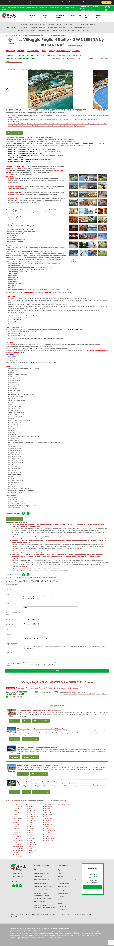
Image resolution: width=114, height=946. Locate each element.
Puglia (13, 35)
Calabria (32, 812)
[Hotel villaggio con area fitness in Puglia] (93, 219)
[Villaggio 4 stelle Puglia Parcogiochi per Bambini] (93, 253)
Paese (8, 608)
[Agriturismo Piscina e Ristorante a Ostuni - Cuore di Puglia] (11, 783)
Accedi (88, 914)
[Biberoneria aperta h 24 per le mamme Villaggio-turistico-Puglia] (102, 194)
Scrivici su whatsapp (15, 62)
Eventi (73, 15)
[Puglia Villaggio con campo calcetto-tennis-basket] (102, 253)
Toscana (32, 842)
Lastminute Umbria (60, 16)
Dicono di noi (88, 16)
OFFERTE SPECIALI (11, 27)
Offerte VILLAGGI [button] (43, 31)
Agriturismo (48, 806)
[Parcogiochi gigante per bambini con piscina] (83, 202)
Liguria (31, 826)
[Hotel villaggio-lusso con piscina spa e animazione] (73, 194)
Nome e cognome (11, 585)
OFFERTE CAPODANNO (17, 817)
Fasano (24, 35)
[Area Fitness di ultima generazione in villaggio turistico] (102, 228)
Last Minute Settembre (17, 809)
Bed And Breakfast (48, 811)
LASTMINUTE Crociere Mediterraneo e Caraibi (18, 839)
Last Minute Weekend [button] (88, 24)
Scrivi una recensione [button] (93, 887)
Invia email (21, 50)
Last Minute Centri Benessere (17, 826)
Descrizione (10, 50)
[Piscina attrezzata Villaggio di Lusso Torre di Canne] (83, 177)
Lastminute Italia (31, 16)
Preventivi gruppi (63, 886)
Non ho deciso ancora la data (13, 614)
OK (106, 2)
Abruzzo (31, 806)
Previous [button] (4, 91)
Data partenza (10, 624)
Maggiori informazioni (33, 3)
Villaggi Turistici (50, 838)
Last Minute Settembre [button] (37, 24)
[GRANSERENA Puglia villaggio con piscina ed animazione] (73, 177)
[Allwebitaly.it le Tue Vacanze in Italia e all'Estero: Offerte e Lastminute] (10, 15)
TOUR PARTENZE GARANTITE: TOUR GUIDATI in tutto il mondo (18, 853)
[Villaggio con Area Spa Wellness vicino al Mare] (83, 253)
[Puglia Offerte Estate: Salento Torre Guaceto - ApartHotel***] (11, 767)
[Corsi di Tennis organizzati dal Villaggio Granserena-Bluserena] (83, 236)
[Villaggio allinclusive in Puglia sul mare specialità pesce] (102, 202)
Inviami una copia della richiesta (13, 664)
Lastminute (76, 50)
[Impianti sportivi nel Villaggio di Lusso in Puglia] (102, 244)
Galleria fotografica (33, 50)
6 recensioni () (40, 720)
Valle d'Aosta (33, 850)
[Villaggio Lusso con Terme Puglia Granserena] (93, 177)
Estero (31, 818)
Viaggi (47, 836)
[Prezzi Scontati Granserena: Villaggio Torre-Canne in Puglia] (102, 177)
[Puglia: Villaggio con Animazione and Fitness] (73, 244)
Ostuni (11, 753)
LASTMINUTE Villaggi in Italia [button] (27, 31)
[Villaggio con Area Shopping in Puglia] (73, 219)
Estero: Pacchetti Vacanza (16, 832)
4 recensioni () (30, 757)
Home (8, 35)
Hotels (47, 822)
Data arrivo (9, 620)
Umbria (31, 848)
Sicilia (30, 840)
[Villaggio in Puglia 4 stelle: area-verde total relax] (83, 244)
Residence (48, 828)
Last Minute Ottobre (17, 813)
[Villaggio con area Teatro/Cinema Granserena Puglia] (73, 228)
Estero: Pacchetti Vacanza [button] (48, 27)
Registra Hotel (99, 16)
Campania (32, 814)
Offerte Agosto (18, 806)
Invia (57, 670)
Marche (31, 830)
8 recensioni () (63, 50)
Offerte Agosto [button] (23, 24)
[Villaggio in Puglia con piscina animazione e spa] (73, 185)
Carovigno (11, 771)
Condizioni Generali (78, 914)
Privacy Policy (66, 914)
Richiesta (9, 653)
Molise (31, 832)
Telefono (9, 589)
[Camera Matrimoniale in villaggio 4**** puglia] (102, 211)
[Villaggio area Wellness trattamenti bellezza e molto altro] (93, 211)
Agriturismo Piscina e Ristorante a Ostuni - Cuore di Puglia (38, 782)
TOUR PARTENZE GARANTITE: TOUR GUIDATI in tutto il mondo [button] (72, 31)
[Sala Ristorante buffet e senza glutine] (93, 194)
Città (7, 603)
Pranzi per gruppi (63, 883)
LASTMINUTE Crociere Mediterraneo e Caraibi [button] (74, 27)
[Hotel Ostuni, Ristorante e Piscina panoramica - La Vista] (11, 748)
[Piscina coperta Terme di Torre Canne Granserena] (83, 211)
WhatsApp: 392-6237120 (87, 10)
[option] (57, 91)
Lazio (30, 824)
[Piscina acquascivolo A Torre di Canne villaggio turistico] (102, 236)
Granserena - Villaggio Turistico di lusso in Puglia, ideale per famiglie (83, 59)
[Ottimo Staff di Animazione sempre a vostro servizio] (83, 228)
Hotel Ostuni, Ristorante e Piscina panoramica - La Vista (37, 747)
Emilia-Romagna (34, 816)
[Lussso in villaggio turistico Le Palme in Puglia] (83, 219)
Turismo (47, 834)
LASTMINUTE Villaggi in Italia (18, 845)
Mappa (51, 50)
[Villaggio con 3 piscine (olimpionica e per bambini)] (93, 228)
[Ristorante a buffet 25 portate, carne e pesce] (93, 202)
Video (80, 15)
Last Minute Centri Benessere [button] (27, 27)
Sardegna (32, 838)
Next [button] (109, 91)
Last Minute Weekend (17, 821)
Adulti (7, 629)
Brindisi (18, 35)
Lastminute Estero (45, 16)
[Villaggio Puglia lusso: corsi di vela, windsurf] (93, 236)
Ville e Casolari (49, 840)
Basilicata (32, 810)
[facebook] (23, 513)
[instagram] (28, 513)
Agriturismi (61, 870)
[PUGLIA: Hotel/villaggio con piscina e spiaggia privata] (83, 185)
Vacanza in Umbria (64, 804)
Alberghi (47, 808)
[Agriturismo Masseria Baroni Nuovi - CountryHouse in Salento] (11, 712)
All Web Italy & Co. (18, 873)
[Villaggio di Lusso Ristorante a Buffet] (73, 211)
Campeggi (48, 814)
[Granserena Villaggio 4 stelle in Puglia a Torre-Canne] (73, 261)
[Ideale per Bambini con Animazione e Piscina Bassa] (73, 253)
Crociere (48, 820)
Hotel (60, 873)
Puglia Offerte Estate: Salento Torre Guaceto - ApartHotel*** (38, 765)
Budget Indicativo (11, 644)
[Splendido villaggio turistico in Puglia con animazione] (83, 194)
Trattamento (10, 639)
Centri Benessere (48, 817)
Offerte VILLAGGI (18, 848)
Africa (31, 808)
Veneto (31, 852)
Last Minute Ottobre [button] (54, 24)
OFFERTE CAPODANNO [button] (71, 24)
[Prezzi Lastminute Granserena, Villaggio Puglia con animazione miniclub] (102, 185)
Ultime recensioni (17, 877)
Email (7, 594)
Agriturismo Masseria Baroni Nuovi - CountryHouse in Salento (39, 710)
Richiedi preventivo (14, 133)
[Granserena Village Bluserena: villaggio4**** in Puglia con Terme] (93, 185)
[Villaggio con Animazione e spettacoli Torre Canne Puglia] (73, 236)
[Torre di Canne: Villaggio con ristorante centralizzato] (102, 219)
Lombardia (32, 828)
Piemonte (32, 834)
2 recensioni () (41, 792)
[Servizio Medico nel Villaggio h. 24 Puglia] (93, 244)
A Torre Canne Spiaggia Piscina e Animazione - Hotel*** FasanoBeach (42, 729)
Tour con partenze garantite (67, 880)
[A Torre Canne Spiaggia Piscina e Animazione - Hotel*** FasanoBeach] (11, 730)
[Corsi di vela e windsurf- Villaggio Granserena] (73, 202)
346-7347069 (91, 6)
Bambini (8, 634)
